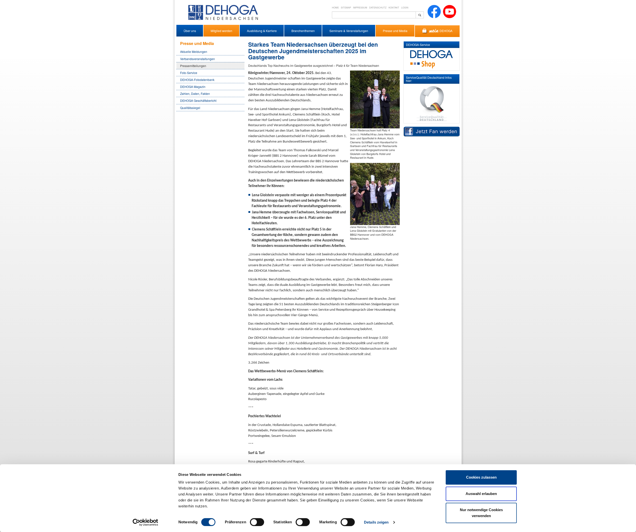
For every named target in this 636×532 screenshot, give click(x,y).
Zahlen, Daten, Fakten (195, 93)
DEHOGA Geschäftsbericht (198, 100)
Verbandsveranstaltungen (197, 59)
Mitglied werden (221, 31)
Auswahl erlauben (481, 494)
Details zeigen (376, 522)
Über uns (190, 31)
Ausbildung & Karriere (262, 31)
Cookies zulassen (481, 477)
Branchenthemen (303, 31)
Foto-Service (188, 73)
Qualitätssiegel (190, 108)
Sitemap (346, 7)
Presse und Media (395, 31)
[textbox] (374, 14)
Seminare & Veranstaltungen (348, 31)
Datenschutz (378, 7)
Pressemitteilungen (193, 66)
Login (404, 7)
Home (335, 7)
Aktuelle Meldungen (193, 51)
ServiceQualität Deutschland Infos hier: (429, 79)
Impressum (360, 7)
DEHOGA (445, 31)
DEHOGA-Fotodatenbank (197, 79)
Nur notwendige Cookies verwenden (481, 513)
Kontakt (394, 7)
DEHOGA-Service (418, 44)
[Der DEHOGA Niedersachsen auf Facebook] (434, 11)
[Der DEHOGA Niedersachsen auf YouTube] (449, 11)
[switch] (257, 522)
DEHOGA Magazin (192, 86)
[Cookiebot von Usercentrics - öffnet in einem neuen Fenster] (145, 522)
